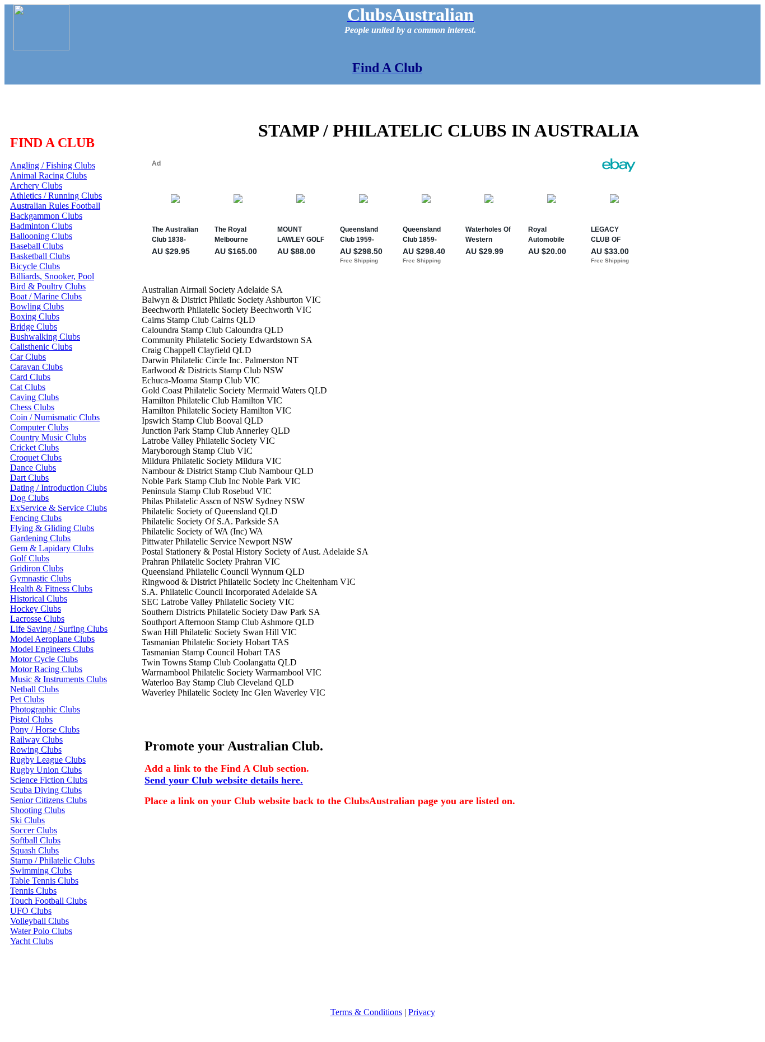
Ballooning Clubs (41, 236)
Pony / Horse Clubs (45, 729)
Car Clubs (28, 357)
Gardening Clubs (40, 538)
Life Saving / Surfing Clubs (59, 628)
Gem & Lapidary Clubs (52, 548)
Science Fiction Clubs (48, 780)
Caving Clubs (34, 397)
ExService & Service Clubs (58, 508)
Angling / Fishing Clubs (52, 165)
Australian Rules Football (55, 205)
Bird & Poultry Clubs (48, 286)
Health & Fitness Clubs (51, 588)
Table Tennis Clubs (44, 880)
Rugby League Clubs (48, 759)
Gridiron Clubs (36, 568)
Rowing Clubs (36, 749)
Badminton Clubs (41, 226)
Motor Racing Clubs (46, 669)
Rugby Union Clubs (46, 770)
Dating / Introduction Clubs (58, 487)
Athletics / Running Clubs (56, 195)
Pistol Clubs (31, 719)
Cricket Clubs (34, 447)
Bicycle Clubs (35, 266)
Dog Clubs (29, 498)
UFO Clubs (31, 911)
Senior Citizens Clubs (48, 800)
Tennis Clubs (33, 890)
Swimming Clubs (41, 870)
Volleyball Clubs (39, 921)
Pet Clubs (27, 699)
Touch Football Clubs (48, 900)
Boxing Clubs (34, 316)
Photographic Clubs (45, 709)
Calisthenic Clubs (41, 346)
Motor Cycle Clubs (44, 659)
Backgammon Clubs (46, 215)
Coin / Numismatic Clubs (55, 417)
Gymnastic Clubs (40, 578)
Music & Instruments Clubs (58, 679)
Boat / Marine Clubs (46, 296)
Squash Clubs (34, 850)
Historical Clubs (38, 598)
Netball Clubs (34, 689)
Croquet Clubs (36, 457)
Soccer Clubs (33, 830)
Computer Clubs (39, 427)
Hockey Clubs (35, 608)
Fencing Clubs (36, 518)
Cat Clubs (27, 387)
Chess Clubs (32, 407)
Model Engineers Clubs (52, 649)
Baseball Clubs (36, 246)
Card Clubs (30, 377)
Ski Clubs (27, 820)
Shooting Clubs (37, 810)
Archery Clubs (36, 185)
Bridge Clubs (33, 326)
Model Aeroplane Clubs (52, 639)
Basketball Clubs (40, 256)
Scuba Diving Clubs (46, 790)
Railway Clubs (36, 739)
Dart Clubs (29, 477)
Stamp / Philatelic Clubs (52, 860)
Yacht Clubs (31, 941)
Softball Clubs (35, 840)
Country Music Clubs (48, 437)
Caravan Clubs (36, 367)
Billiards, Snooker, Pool (52, 276)
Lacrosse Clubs (37, 618)
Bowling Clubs (37, 306)
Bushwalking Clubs (45, 336)
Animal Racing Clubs (48, 175)
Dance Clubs (33, 467)
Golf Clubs (29, 558)
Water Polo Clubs (41, 931)
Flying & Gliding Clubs (52, 528)
